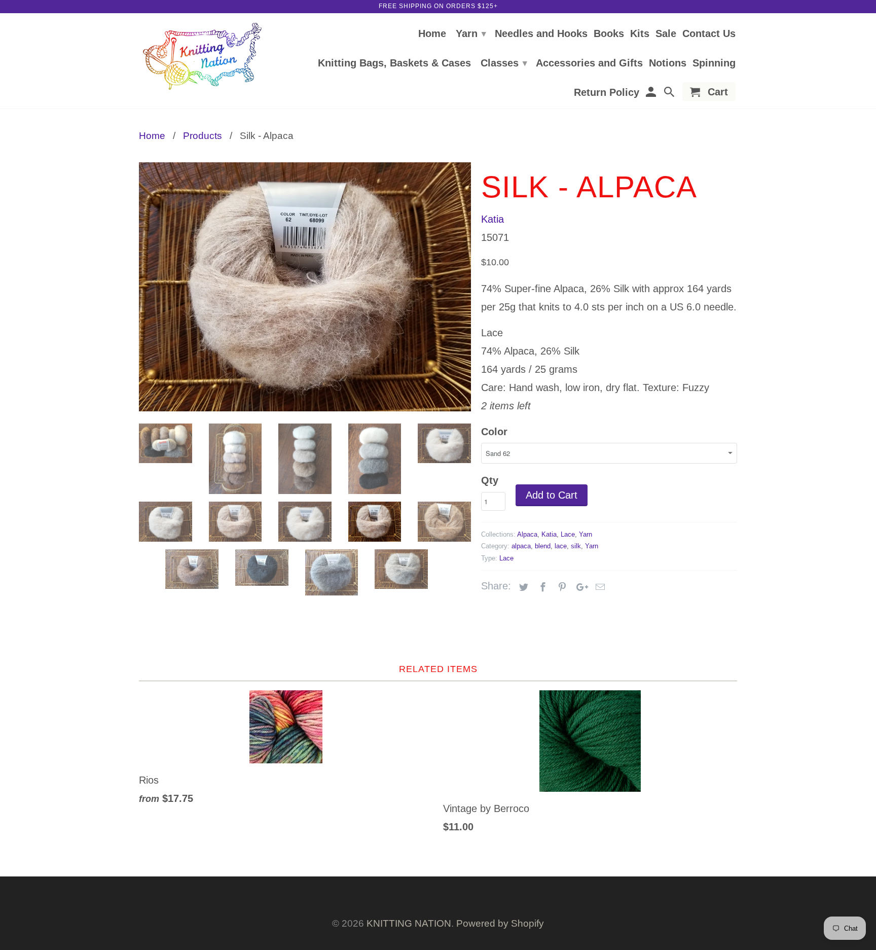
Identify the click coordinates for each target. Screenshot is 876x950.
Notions (667, 63)
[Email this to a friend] (599, 587)
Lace (568, 534)
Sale (665, 34)
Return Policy (606, 93)
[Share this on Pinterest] (561, 587)
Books (609, 34)
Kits (639, 34)
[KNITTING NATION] (202, 56)
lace (561, 546)
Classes (504, 62)
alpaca (521, 546)
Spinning (714, 63)
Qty (489, 480)
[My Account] (651, 93)
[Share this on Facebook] (541, 587)
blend (543, 546)
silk (576, 546)
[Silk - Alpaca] (305, 286)
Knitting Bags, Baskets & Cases (394, 63)
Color (494, 431)
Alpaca (527, 534)
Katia (492, 219)
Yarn (471, 33)
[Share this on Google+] (579, 587)
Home (432, 34)
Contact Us (709, 34)
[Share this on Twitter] (522, 587)
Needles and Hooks (541, 34)
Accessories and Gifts (589, 63)
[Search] (670, 93)
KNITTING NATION (409, 923)
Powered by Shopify (500, 923)
